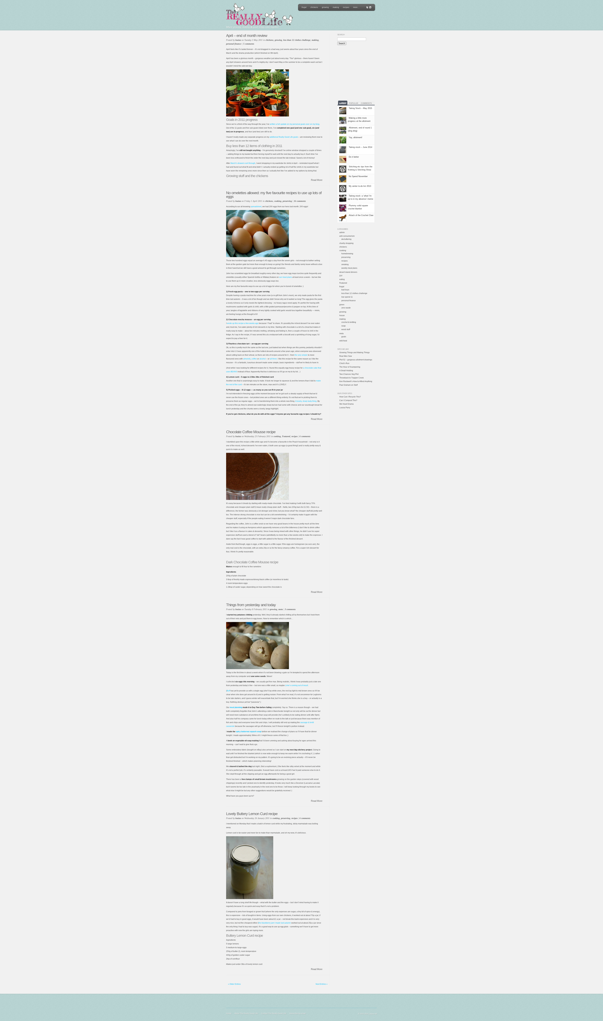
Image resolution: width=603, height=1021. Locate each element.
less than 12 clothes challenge (296, 40)
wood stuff (345, 329)
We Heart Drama (346, 404)
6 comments (304, 436)
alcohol (262, 359)
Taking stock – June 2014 (360, 147)
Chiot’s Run (344, 363)
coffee (254, 359)
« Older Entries (234, 984)
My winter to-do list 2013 (360, 186)
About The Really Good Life (246, 1013)
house (342, 315)
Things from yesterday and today (251, 605)
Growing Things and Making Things (354, 352)
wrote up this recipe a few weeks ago (242, 323)
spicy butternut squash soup (248, 731)
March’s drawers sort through (243, 163)
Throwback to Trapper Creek (351, 378)
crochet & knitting (348, 322)
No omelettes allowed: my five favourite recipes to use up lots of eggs (274, 195)
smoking (345, 264)
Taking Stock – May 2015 (360, 108)
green (341, 305)
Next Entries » (322, 984)
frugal (304, 7)
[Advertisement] (336, 19)
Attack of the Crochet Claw (361, 215)
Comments (366, 103)
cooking (277, 201)
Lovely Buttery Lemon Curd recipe (251, 814)
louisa (238, 40)
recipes (346, 7)
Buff (228, 691)
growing (325, 7)
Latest (342, 103)
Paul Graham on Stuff (348, 385)
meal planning (236, 707)
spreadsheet (256, 206)
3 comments (290, 609)
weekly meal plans (349, 268)
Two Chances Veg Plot (349, 374)
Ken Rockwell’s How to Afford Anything (355, 381)
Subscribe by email (297, 1013)
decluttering (346, 239)
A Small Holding (346, 370)
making (336, 7)
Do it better (354, 157)
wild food (343, 341)
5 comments (248, 44)
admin (342, 232)
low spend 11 (347, 297)
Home (228, 1013)
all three (273, 359)
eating (342, 279)
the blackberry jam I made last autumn (274, 923)
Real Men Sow (345, 356)
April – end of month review (246, 35)
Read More (316, 180)
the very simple (301, 355)
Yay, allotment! (355, 137)
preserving (287, 201)
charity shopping (346, 243)
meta (280, 609)
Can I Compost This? (348, 400)
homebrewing (347, 254)
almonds (247, 359)
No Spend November (358, 176)
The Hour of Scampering (349, 367)
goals (343, 337)
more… (356, 7)
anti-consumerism (347, 236)
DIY (340, 276)
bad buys (345, 290)
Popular (353, 103)
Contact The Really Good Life (273, 1013)
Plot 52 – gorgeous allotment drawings (355, 360)
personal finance (233, 44)
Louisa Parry (344, 408)
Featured (286, 436)
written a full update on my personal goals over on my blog (294, 124)
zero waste (346, 308)
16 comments (300, 201)
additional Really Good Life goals (284, 137)
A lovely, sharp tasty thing (306, 401)
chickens (314, 7)
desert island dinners (348, 272)
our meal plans (285, 277)
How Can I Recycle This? (350, 397)
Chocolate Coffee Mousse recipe (250, 432)
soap (343, 326)
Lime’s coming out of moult (296, 685)
